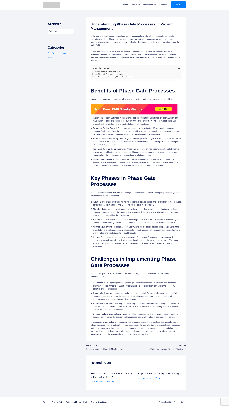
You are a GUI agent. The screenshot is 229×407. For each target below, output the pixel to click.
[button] (138, 5)
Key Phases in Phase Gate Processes (109, 74)
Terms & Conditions (99, 402)
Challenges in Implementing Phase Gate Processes (114, 77)
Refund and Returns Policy (77, 402)
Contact (163, 5)
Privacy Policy (58, 402)
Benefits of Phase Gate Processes (108, 71)
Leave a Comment (98, 382)
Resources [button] (148, 5)
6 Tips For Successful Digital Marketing (158, 373)
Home (125, 5)
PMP (50, 57)
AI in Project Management (59, 53)
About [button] (134, 5)
